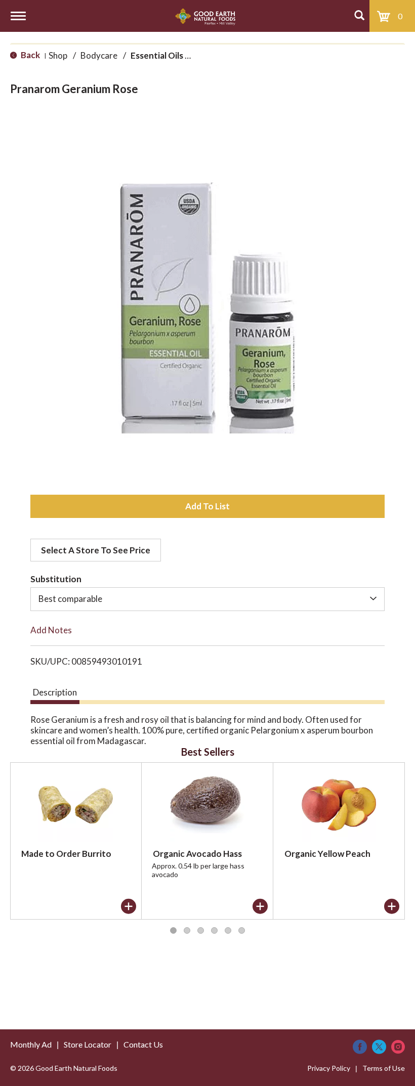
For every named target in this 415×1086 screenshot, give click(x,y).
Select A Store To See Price (95, 550)
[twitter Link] (379, 1046)
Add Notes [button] (51, 630)
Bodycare (98, 55)
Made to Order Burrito (66, 853)
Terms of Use (383, 1068)
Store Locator (87, 1044)
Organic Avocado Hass (197, 853)
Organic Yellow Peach (327, 853)
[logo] (205, 16)
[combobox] (207, 599)
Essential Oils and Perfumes (185, 55)
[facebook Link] (360, 1046)
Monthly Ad (31, 1044)
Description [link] (55, 692)
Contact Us (143, 1044)
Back (29, 55)
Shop (58, 55)
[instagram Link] (398, 1046)
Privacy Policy (328, 1068)
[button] (207, 506)
